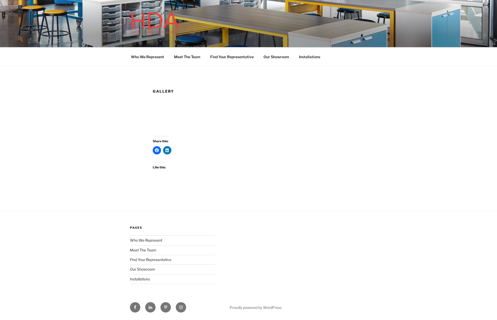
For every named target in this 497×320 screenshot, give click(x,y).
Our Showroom (276, 57)
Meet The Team (187, 57)
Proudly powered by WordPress (256, 307)
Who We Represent (147, 57)
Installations (309, 57)
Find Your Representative (232, 57)
